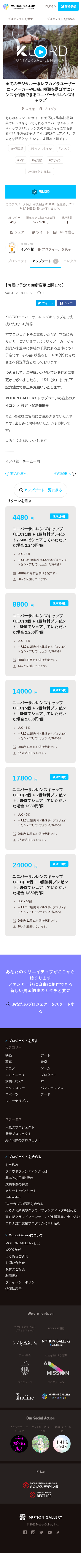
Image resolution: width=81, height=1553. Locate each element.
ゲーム (45, 1068)
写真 (8, 1061)
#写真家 (37, 160)
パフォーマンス (52, 1087)
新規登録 (70, 6)
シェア (19, 232)
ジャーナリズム (16, 1100)
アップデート (44, 260)
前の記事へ (18, 473)
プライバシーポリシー (21, 1282)
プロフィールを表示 (56, 249)
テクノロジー (15, 1087)
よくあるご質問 (16, 1256)
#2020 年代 (13, 1249)
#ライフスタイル (41, 148)
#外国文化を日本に (40, 171)
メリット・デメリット (21, 1190)
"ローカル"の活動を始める (24, 1203)
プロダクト (52, 108)
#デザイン (55, 160)
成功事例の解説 (16, 1184)
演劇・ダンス (14, 1081)
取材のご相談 (15, 1269)
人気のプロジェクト (20, 1127)
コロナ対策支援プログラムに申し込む (32, 1223)
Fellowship (12, 1197)
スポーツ (11, 1094)
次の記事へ (63, 473)
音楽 (44, 1061)
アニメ (10, 1068)
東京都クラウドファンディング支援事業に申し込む (40, 1216)
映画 (8, 1055)
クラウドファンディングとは (26, 1171)
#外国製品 (17, 148)
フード (45, 1094)
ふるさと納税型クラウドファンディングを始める (40, 1210)
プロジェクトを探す (20, 19)
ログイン (50, 6)
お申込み (11, 1164)
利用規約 (11, 1275)
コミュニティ (15, 1074)
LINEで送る (66, 232)
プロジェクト (17, 260)
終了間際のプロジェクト (23, 1140)
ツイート (42, 232)
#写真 (21, 160)
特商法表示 (13, 1288)
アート (45, 1055)
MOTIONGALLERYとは (22, 1243)
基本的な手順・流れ (19, 1177)
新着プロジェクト (18, 1133)
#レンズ (64, 148)
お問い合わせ (15, 1262)
